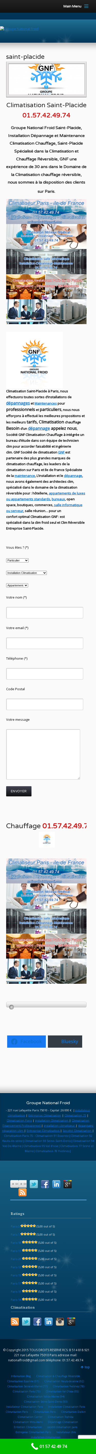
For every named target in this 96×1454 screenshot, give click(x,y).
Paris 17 (16, 1283)
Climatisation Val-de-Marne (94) (46, 1396)
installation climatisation (45, 1437)
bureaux (58, 499)
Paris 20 (16, 1259)
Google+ (67, 1184)
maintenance (25, 475)
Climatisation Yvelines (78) (68, 1386)
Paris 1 (15, 1234)
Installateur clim (66, 1432)
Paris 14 (16, 1299)
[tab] (46, 1004)
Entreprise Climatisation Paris (33, 1432)
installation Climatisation (52, 1120)
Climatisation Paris (19, 1120)
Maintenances (46, 403)
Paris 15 (16, 1275)
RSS (22, 1192)
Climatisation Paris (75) (26, 1391)
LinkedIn (56, 1184)
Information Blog (21, 1376)
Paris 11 (16, 1251)
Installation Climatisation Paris (66, 1406)
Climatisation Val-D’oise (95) (62, 1391)
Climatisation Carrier (30, 1417)
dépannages (18, 403)
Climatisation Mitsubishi (27, 1422)
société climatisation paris (62, 1427)
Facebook (45, 1184)
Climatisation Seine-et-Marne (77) (27, 1386)
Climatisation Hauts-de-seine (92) (64, 1381)
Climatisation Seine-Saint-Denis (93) (45, 1401)
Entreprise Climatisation (44, 1115)
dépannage (39, 428)
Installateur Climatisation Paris (24, 1406)
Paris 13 (16, 1267)
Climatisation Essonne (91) (23, 1381)
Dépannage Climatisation (63, 1422)
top (87, 1367)
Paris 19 (16, 1291)
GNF (61, 452)
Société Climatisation (77, 1130)
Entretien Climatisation (28, 1427)
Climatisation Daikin (73, 1412)
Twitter (34, 1184)
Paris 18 (16, 1242)
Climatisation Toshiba (60, 1417)
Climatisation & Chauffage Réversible (58, 1376)
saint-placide (25, 57)
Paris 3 (15, 1226)
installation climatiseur (60, 1125)
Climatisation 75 (75, 1115)
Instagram (60, 1322)
